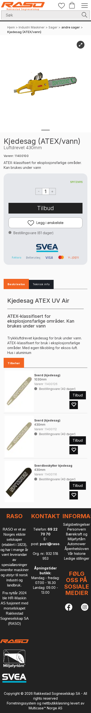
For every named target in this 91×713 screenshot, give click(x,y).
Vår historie (77, 553)
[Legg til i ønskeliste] (73, 405)
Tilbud (45, 208)
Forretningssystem (21, 703)
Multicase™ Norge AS (45, 708)
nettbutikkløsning (55, 703)
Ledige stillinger (76, 558)
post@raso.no (52, 544)
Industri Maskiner (32, 27)
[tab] (16, 284)
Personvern (76, 529)
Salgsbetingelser (76, 524)
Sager (53, 27)
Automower (76, 544)
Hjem (11, 27)
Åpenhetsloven (77, 549)
